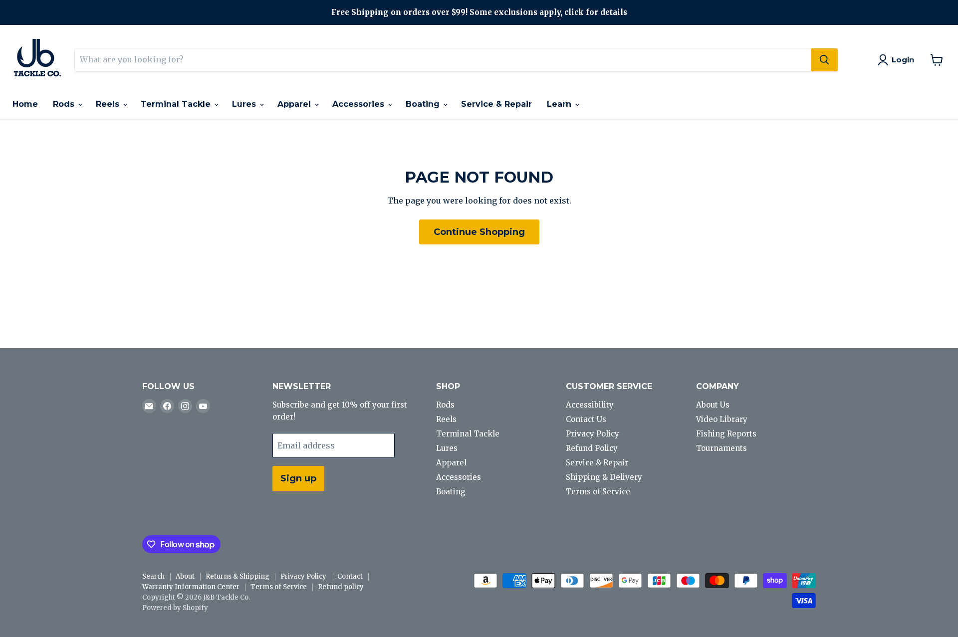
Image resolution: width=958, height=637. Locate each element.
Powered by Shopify (175, 608)
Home (25, 104)
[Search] (824, 59)
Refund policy (341, 587)
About (185, 576)
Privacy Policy (592, 433)
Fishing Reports (726, 433)
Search (153, 576)
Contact (350, 576)
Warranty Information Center (191, 587)
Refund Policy (592, 448)
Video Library (721, 419)
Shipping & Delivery (604, 477)
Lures (245, 104)
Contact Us (586, 419)
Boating (424, 104)
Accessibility (590, 405)
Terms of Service (598, 491)
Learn (560, 104)
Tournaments (721, 448)
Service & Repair (496, 104)
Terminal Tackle (177, 104)
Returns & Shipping (237, 576)
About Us (712, 405)
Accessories (359, 104)
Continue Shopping (479, 231)
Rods (65, 104)
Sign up (298, 478)
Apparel (295, 104)
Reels (109, 104)
